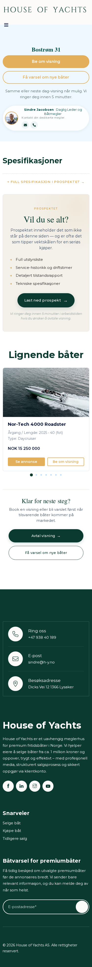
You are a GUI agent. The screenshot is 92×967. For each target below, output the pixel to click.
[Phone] (34, 125)
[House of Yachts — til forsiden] (45, 9)
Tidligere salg (15, 838)
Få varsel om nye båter (46, 77)
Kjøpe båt (12, 830)
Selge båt (12, 823)
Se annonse (26, 461)
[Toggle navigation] (6, 26)
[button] (31, 478)
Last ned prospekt (46, 300)
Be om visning (46, 61)
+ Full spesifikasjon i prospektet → (45, 182)
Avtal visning (46, 535)
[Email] (25, 125)
